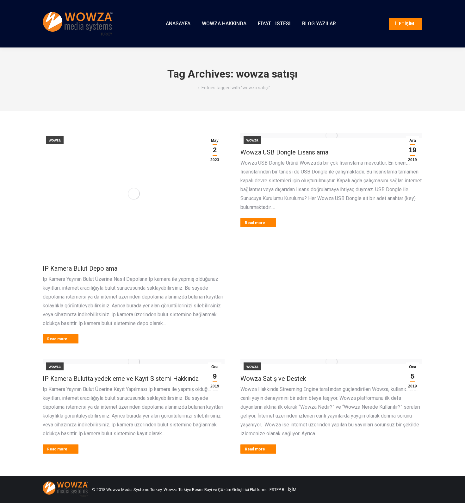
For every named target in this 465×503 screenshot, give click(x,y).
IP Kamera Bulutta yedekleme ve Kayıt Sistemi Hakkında (121, 378)
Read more (57, 339)
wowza (55, 140)
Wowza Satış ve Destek (273, 378)
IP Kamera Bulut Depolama (80, 268)
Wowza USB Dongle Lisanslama (284, 152)
